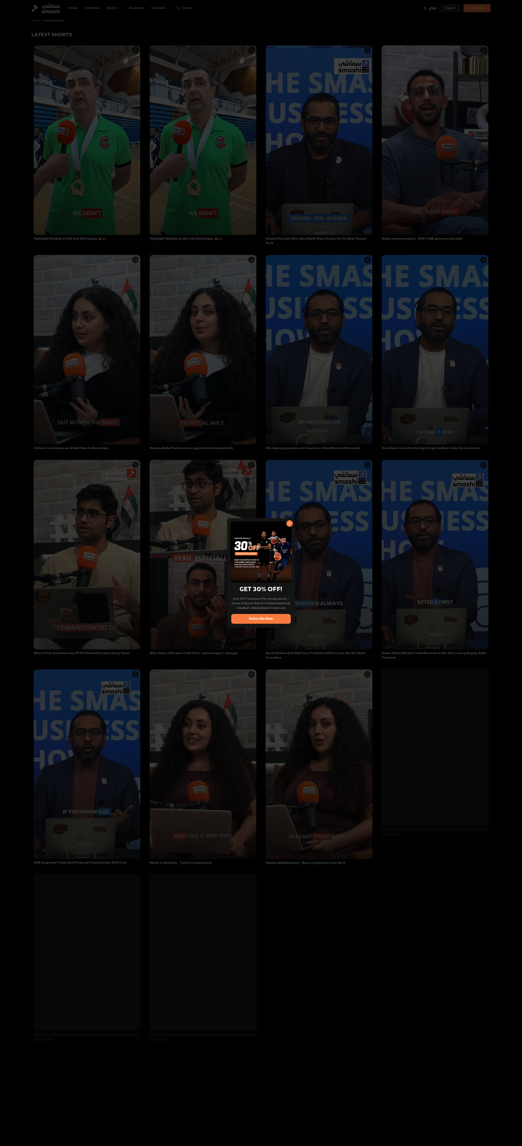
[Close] (289, 523)
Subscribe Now (261, 619)
